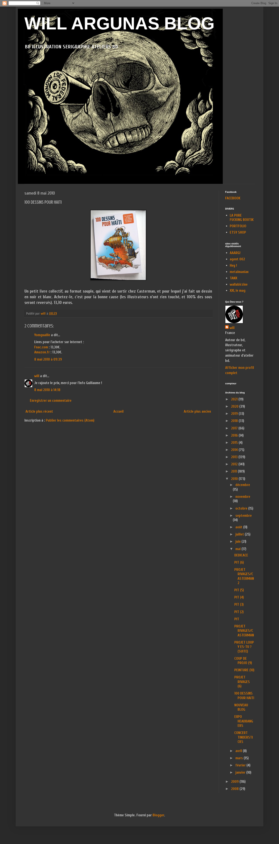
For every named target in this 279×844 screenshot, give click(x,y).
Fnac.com (41, 347)
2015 (235, 443)
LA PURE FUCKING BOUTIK (242, 217)
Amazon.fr (42, 352)
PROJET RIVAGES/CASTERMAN (244, 630)
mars (239, 758)
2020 (235, 406)
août (239, 527)
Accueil (118, 411)
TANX (233, 278)
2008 (235, 789)
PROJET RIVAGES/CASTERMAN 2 (244, 576)
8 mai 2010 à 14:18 (47, 390)
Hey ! (233, 265)
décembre (242, 485)
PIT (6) (239, 562)
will (36, 376)
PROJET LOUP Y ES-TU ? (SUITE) (244, 646)
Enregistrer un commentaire (50, 400)
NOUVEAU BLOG (241, 707)
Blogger (158, 815)
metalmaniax (239, 272)
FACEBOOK (232, 198)
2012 (234, 464)
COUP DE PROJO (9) (243, 660)
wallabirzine (239, 284)
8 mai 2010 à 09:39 (48, 359)
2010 (235, 479)
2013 (234, 457)
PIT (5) (239, 590)
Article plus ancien (197, 411)
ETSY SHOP (238, 232)
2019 (235, 414)
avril (239, 751)
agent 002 (237, 259)
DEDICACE (241, 555)
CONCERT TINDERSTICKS (243, 737)
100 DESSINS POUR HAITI (244, 695)
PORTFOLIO (238, 226)
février (241, 765)
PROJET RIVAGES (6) (242, 681)
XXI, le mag (237, 290)
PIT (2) (239, 612)
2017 (234, 428)
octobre (241, 508)
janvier (240, 772)
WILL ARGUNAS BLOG (119, 23)
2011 (234, 471)
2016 (235, 435)
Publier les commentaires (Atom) (70, 420)
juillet (240, 534)
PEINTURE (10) (244, 670)
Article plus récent (39, 411)
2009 (235, 782)
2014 (235, 450)
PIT (236, 619)
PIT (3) (239, 604)
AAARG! (235, 253)
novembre (242, 497)
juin (238, 541)
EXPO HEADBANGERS (243, 721)
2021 (234, 399)
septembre (243, 516)
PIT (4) (239, 597)
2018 (235, 421)
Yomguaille (42, 335)
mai (238, 549)
